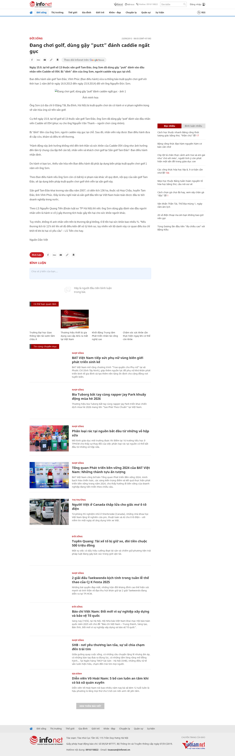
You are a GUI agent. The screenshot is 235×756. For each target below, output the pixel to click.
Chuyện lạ (131, 12)
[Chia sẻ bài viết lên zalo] (38, 59)
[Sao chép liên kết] (51, 59)
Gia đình (86, 12)
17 (197, 135)
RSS (203, 12)
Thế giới (72, 12)
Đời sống (42, 12)
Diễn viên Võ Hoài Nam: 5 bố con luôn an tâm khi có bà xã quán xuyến (110, 680)
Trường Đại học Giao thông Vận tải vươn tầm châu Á (42, 336)
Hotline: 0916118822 (148, 4)
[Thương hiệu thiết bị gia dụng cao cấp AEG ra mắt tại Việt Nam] (75, 319)
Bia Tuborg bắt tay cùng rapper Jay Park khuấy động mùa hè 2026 (109, 396)
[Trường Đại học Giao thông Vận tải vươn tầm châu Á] (44, 319)
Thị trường (57, 12)
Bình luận (36, 254)
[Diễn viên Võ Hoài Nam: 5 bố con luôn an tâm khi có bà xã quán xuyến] (49, 686)
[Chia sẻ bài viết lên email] (44, 59)
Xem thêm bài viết (90, 706)
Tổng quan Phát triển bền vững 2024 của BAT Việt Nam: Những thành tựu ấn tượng (111, 470)
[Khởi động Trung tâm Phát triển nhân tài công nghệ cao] (106, 319)
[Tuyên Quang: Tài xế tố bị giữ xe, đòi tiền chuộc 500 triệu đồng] (49, 548)
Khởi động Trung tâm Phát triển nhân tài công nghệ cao (105, 336)
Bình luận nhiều (193, 125)
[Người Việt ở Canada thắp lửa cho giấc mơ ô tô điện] (49, 512)
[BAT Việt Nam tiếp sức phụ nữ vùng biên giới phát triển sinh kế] (49, 365)
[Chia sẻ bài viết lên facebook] (32, 59)
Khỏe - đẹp (115, 12)
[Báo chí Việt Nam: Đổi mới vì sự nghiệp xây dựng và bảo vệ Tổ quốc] (49, 619)
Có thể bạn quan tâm (45, 304)
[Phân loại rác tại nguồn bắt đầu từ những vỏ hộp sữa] (49, 438)
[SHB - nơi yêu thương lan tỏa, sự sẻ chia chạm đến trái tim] (49, 652)
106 (167, 172)
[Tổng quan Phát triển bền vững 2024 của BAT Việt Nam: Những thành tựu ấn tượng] (49, 475)
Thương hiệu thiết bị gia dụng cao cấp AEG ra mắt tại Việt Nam (74, 336)
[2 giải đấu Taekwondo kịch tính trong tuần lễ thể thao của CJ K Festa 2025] (49, 585)
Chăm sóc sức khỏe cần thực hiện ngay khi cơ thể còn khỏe (136, 336)
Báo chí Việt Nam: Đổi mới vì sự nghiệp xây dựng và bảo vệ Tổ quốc (110, 613)
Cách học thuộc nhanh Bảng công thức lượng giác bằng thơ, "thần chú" (178, 134)
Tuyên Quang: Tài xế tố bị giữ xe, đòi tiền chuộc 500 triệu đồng (109, 543)
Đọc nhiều (169, 125)
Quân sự (146, 12)
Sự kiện (160, 12)
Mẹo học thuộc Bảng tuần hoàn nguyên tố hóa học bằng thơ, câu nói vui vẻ (180, 182)
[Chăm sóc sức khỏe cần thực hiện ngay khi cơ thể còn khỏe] (137, 319)
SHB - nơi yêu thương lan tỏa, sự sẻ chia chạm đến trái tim (108, 647)
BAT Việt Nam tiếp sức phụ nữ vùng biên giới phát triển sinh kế (107, 360)
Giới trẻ (100, 12)
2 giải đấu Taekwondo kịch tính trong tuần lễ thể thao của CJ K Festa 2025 (110, 580)
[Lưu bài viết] (57, 59)
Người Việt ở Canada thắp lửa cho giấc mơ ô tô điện (109, 506)
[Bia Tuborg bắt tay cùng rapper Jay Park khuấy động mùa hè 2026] (49, 402)
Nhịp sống (78, 353)
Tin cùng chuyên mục (45, 346)
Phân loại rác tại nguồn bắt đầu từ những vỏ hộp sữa (110, 433)
